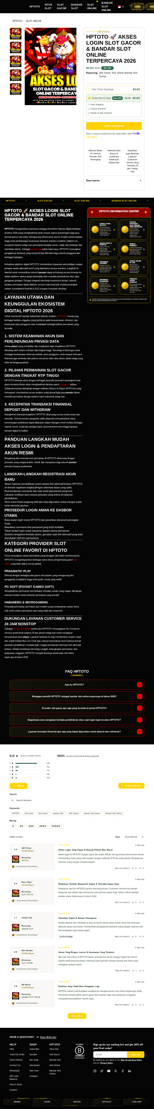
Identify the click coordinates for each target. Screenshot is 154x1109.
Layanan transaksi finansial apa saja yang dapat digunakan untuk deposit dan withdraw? (74, 731)
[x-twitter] (115, 1071)
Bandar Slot (58, 813)
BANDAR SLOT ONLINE (31, 997)
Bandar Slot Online (114, 813)
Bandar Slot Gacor (92, 813)
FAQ (12, 1049)
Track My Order (17, 1054)
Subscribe (34, 1049)
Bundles (33, 1054)
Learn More (91, 137)
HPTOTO (17, 21)
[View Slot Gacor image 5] (16, 89)
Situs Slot (29, 813)
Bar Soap (34, 1059)
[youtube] (108, 1071)
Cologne (34, 1076)
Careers (13, 1090)
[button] (30, 763)
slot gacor (65, 384)
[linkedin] (129, 1071)
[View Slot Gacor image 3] (16, 61)
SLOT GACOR (33, 21)
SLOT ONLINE (27, 963)
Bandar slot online (22, 628)
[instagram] (95, 1071)
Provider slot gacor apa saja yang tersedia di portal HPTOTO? (74, 708)
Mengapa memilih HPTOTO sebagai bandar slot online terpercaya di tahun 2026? (74, 696)
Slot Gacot (54, 1054)
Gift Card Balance (14, 1078)
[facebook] (122, 1071)
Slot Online (74, 813)
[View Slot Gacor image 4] (16, 75)
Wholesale (15, 1070)
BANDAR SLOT (27, 929)
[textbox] (40, 800)
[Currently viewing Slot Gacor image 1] (16, 34)
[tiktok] (101, 1071)
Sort (118, 837)
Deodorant (35, 1065)
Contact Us (15, 1065)
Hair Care (34, 1070)
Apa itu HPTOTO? (74, 684)
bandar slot (36, 249)
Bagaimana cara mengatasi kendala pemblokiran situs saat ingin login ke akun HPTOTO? (74, 720)
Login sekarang (114, 126)
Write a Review (131, 786)
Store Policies (16, 1059)
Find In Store (16, 1084)
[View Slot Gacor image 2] (16, 47)
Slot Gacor (43, 813)
